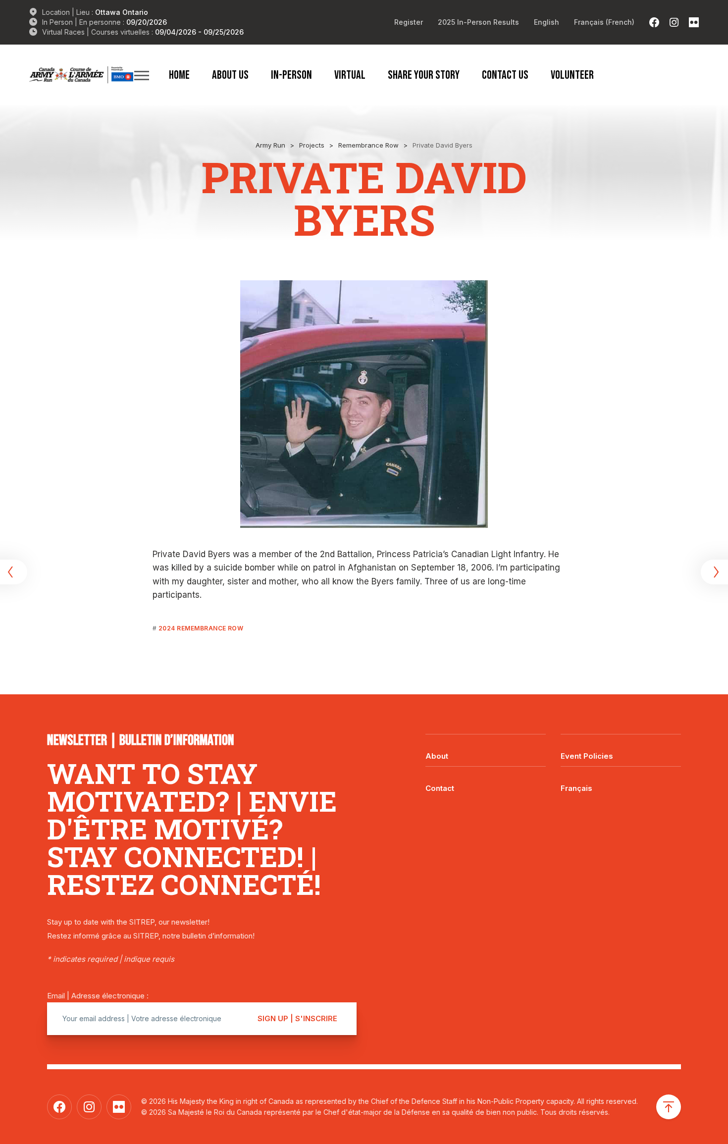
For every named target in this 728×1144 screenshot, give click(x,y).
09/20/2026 (146, 22)
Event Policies (587, 756)
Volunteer (572, 74)
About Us (230, 74)
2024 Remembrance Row (200, 628)
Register (408, 22)
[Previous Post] (15, 572)
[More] (141, 75)
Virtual (349, 74)
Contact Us (505, 74)
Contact (439, 788)
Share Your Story (424, 74)
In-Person (291, 74)
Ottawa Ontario (121, 12)
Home (179, 74)
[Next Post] (713, 572)
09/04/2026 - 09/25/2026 (199, 32)
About (436, 756)
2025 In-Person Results (478, 22)
